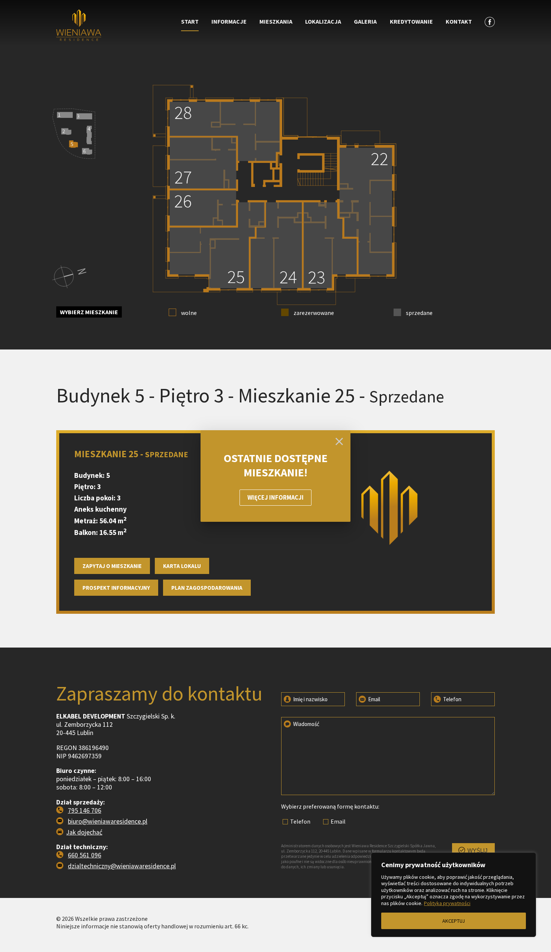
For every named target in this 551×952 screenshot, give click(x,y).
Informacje (229, 21)
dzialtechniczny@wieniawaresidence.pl (122, 866)
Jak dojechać (84, 832)
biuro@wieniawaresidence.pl (107, 821)
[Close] (339, 441)
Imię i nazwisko (310, 699)
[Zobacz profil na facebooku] (490, 21)
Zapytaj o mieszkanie (112, 565)
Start (190, 21)
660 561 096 (84, 855)
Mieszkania (275, 21)
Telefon (451, 699)
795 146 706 (84, 810)
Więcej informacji (275, 498)
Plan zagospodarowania (207, 587)
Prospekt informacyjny (116, 587)
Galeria (365, 21)
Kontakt (459, 21)
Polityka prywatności (447, 903)
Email (373, 699)
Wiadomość (305, 724)
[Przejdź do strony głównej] (111, 25)
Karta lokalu (182, 565)
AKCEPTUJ (453, 920)
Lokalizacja (323, 21)
